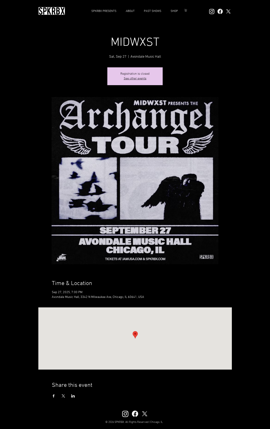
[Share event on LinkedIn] (73, 396)
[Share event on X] (63, 396)
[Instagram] (211, 11)
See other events (135, 79)
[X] (228, 11)
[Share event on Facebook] (54, 396)
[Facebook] (220, 11)
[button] (152, 11)
